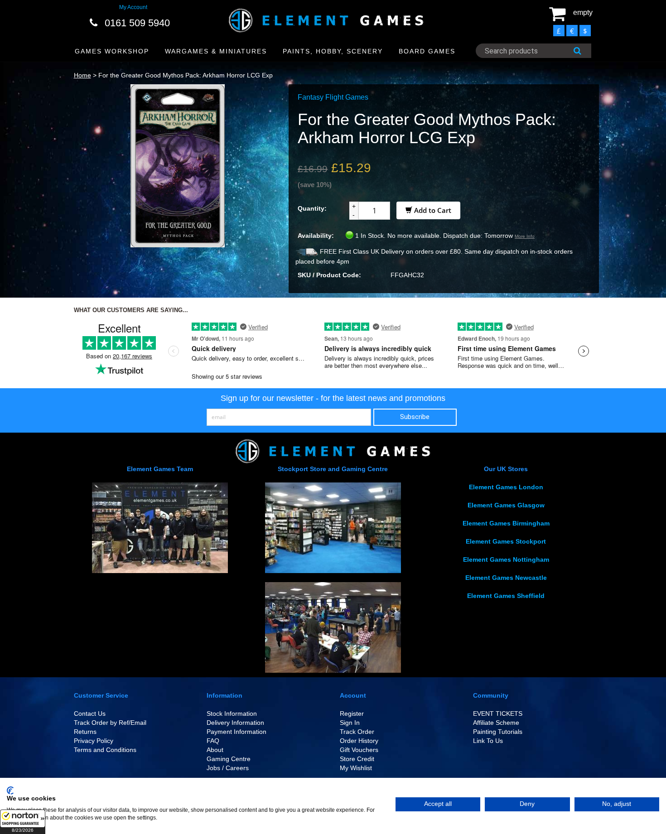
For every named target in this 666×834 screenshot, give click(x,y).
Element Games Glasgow (506, 505)
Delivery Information (235, 722)
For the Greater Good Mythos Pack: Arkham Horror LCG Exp (185, 75)
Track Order (357, 731)
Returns (85, 731)
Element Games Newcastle (506, 577)
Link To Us (488, 740)
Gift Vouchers (359, 749)
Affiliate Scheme (496, 722)
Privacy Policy (93, 740)
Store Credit (357, 758)
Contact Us (90, 713)
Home (82, 75)
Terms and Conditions (105, 749)
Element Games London (506, 487)
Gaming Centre (229, 758)
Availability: (316, 235)
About (215, 749)
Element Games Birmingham (506, 523)
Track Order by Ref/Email (110, 722)
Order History (359, 740)
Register (352, 713)
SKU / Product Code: (329, 275)
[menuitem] (112, 51)
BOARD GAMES (427, 51)
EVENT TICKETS (497, 713)
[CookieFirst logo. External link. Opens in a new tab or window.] (10, 790)
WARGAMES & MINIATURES (216, 51)
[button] (22, 822)
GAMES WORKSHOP (112, 51)
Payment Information (236, 731)
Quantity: (312, 208)
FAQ (213, 740)
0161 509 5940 (137, 23)
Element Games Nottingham (506, 559)
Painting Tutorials (497, 731)
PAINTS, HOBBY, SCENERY (333, 51)
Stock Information (232, 713)
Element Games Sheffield (506, 595)
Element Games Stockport (506, 541)
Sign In (350, 722)
